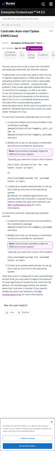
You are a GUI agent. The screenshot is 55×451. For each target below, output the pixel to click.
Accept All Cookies (27, 446)
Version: (5, 43)
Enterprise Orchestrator (10, 53)
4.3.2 (22, 55)
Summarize (36, 48)
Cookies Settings (27, 438)
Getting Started (31, 56)
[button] (27, 24)
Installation (43, 55)
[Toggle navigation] (51, 4)
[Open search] (43, 4)
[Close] (52, 422)
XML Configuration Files (19, 204)
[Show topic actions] (51, 31)
